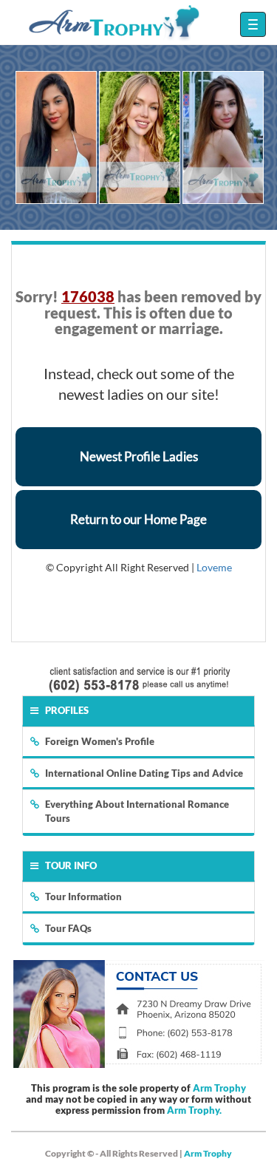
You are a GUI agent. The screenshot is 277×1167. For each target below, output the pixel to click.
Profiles (67, 710)
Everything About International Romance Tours (137, 811)
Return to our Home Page (138, 519)
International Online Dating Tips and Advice (144, 773)
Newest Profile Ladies (139, 456)
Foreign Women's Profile (99, 741)
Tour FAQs (68, 928)
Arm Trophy (219, 1088)
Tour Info (71, 865)
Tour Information (83, 896)
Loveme (214, 567)
